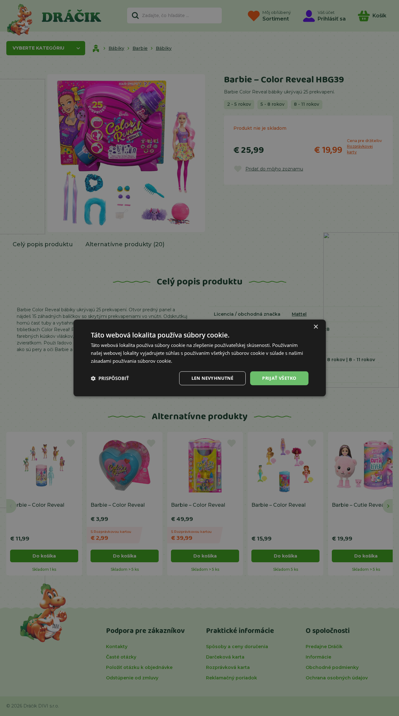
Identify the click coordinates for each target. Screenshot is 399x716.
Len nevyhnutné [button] (212, 378)
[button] (110, 378)
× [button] (315, 327)
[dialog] (199, 357)
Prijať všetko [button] (279, 378)
